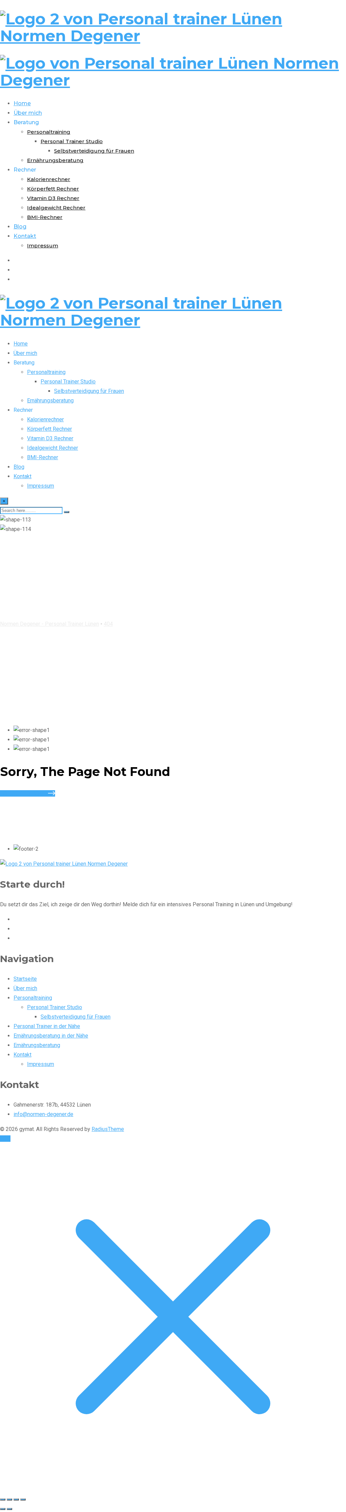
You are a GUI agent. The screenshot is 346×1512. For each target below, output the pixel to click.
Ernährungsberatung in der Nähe (51, 1035)
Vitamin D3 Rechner (53, 198)
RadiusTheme (108, 1129)
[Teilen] (16, 1499)
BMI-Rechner (45, 217)
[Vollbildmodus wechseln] (9, 1499)
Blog (20, 226)
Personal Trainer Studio (72, 141)
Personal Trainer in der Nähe (47, 1026)
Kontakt (25, 236)
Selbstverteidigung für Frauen (94, 151)
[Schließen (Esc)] (23, 1499)
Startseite (25, 979)
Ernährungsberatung (55, 160)
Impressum (42, 245)
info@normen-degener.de (43, 1114)
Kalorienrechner (48, 179)
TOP (5, 1138)
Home (22, 103)
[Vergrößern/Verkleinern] (2, 1499)
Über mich (28, 113)
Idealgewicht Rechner (56, 207)
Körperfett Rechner (53, 188)
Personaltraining (48, 132)
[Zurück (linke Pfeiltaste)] (2, 1509)
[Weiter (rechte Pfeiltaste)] (9, 1509)
